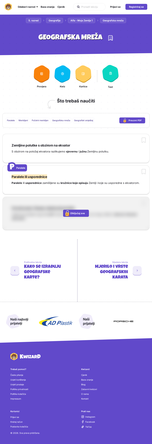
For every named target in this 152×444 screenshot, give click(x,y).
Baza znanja (87, 379)
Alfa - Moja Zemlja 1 (82, 20)
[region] (76, 120)
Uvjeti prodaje (17, 384)
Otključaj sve (77, 213)
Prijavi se (14, 417)
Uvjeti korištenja (18, 379)
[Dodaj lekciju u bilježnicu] (110, 38)
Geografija (54, 20)
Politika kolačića (18, 394)
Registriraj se (136, 6)
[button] (28, 6)
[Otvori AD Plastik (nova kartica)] (56, 321)
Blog (83, 384)
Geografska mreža (113, 20)
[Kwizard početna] (8, 6)
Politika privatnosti (19, 389)
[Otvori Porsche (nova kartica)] (123, 321)
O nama (85, 394)
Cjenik (84, 375)
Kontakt (85, 398)
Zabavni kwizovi (89, 389)
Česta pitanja (16, 375)
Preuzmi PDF (137, 121)
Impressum (15, 398)
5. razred (33, 20)
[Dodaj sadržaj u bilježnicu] (143, 140)
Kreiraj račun (16, 422)
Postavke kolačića (19, 426)
